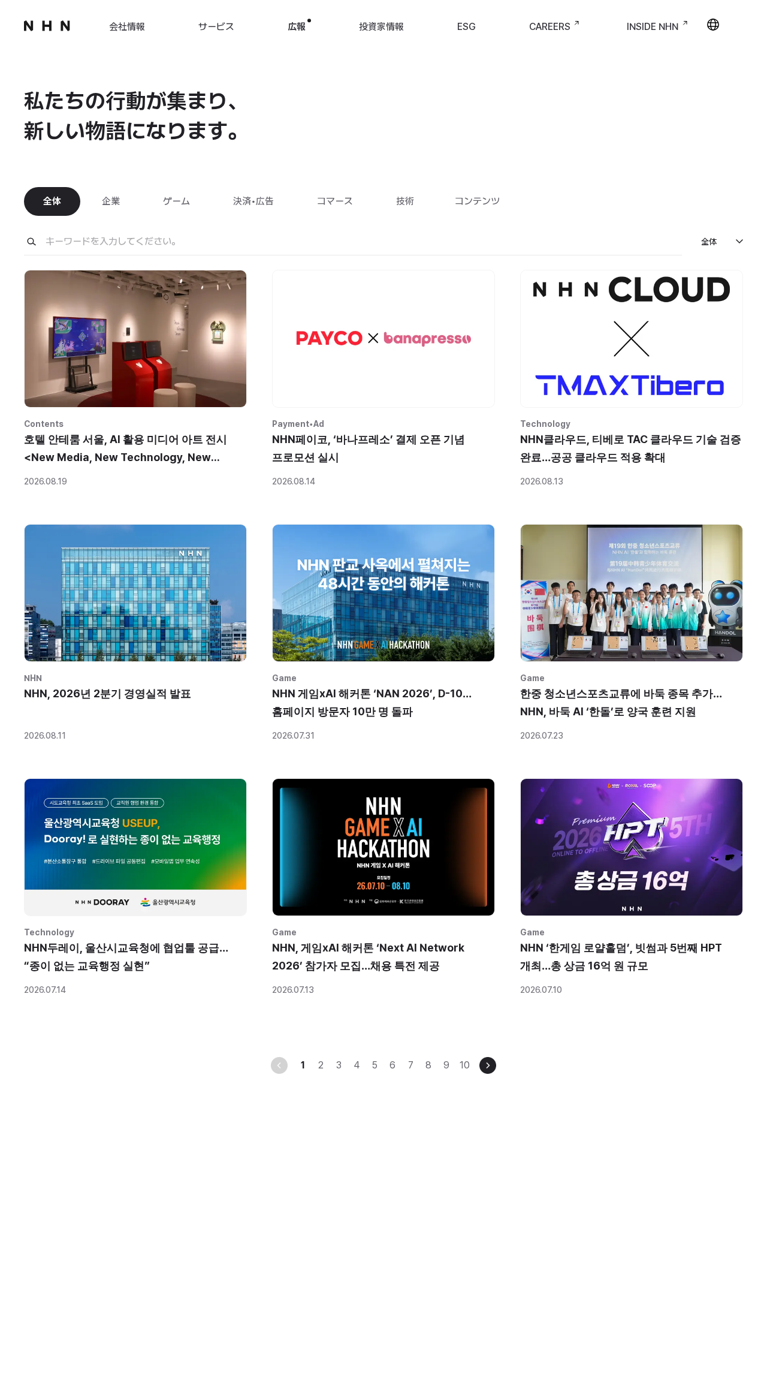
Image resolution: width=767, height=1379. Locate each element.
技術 (405, 201)
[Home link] (47, 34)
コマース (335, 201)
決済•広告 (253, 201)
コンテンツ (477, 201)
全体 (52, 201)
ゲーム (176, 201)
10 (465, 1065)
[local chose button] (713, 31)
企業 (111, 201)
